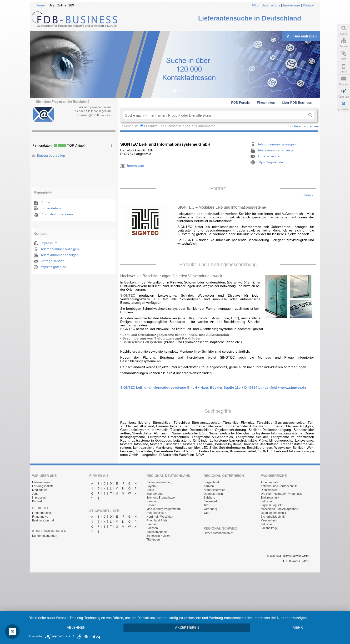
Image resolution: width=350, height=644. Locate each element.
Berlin (150, 490)
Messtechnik (269, 520)
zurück (308, 195)
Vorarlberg (210, 509)
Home (40, 5)
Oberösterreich (213, 493)
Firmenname (205, 126)
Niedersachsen (156, 513)
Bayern (151, 486)
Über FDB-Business (297, 102)
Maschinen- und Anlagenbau (279, 509)
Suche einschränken (303, 126)
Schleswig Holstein (158, 535)
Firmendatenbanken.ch (219, 533)
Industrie (266, 501)
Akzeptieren (187, 627)
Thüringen (153, 539)
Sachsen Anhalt (156, 532)
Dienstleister (269, 490)
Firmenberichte (42, 513)
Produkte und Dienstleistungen (167, 126)
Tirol (206, 505)
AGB (255, 5)
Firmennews (40, 516)
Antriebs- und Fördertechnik (279, 486)
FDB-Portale (240, 102)
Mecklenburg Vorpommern (163, 509)
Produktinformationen (56, 214)
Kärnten (209, 486)
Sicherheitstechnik (273, 516)
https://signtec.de (53, 267)
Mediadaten (40, 490)
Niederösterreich (214, 490)
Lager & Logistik (271, 505)
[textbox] (214, 115)
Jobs (35, 493)
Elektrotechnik (270, 497)
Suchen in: (130, 126)
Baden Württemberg (159, 482)
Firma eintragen (303, 36)
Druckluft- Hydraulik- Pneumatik (281, 493)
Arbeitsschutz (269, 482)
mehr (298, 627)
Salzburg (209, 497)
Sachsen (152, 528)
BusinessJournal (43, 520)
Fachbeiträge (269, 528)
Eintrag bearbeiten (51, 155)
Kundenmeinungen (44, 535)
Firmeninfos (266, 102)
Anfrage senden (52, 261)
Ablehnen (76, 627)
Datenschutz (270, 5)
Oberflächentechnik (273, 513)
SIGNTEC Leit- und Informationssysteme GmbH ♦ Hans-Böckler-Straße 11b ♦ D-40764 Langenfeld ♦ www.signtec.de (213, 387)
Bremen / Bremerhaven (161, 497)
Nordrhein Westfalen (159, 516)
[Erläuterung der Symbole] (112, 145)
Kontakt (308, 5)
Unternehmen (41, 482)
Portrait (45, 202)
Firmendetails (50, 208)
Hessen (151, 505)
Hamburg (152, 501)
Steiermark (211, 501)
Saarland (152, 524)
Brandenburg (155, 493)
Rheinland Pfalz (156, 520)
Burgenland (211, 482)
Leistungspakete (43, 486)
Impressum (291, 5)
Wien (207, 513)
